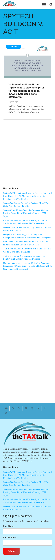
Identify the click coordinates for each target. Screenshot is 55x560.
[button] (44, 4)
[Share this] (13, 408)
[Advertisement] (27, 156)
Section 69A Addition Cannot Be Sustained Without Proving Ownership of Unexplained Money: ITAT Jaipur (25, 213)
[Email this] (6, 408)
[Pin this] (32, 408)
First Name (8, 526)
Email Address (9, 537)
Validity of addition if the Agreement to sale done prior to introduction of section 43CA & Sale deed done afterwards (26, 90)
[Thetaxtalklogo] (9, 4)
